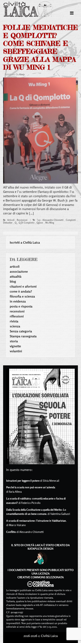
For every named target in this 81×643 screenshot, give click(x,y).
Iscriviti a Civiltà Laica (25, 242)
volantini (16, 351)
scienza (15, 326)
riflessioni (17, 316)
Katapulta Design (40, 548)
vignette (15, 346)
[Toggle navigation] (71, 13)
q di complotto (26, 222)
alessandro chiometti (53, 220)
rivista (14, 321)
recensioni (22, 220)
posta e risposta (21, 306)
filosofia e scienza (22, 296)
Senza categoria (21, 331)
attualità (15, 276)
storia (14, 341)
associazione (19, 271)
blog (13, 281)
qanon (40, 222)
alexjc (22, 74)
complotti (71, 220)
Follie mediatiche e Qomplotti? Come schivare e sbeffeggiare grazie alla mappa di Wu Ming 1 (40, 47)
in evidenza (18, 301)
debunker (7, 222)
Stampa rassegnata (23, 336)
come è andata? (21, 291)
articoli (11, 220)
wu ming (49, 222)
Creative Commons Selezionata (40, 577)
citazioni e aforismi (23, 286)
